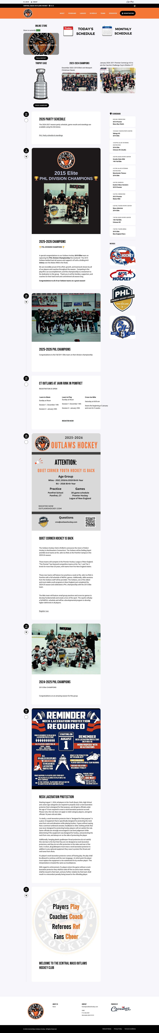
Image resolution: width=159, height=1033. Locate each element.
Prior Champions (41, 105)
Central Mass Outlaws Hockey (35, 6)
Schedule (93, 13)
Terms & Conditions (130, 1029)
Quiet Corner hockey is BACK (56, 538)
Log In (27, 2)
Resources (113, 13)
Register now (44, 611)
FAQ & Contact (41, 58)
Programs (72, 13)
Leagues (83, 13)
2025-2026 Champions (52, 242)
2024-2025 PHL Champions (54, 682)
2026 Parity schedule (52, 119)
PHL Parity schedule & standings (51, 135)
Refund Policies (107, 1029)
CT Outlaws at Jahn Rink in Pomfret (61, 383)
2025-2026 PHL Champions (54, 349)
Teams (103, 13)
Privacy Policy (118, 1029)
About (62, 13)
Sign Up (35, 2)
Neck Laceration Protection (56, 797)
